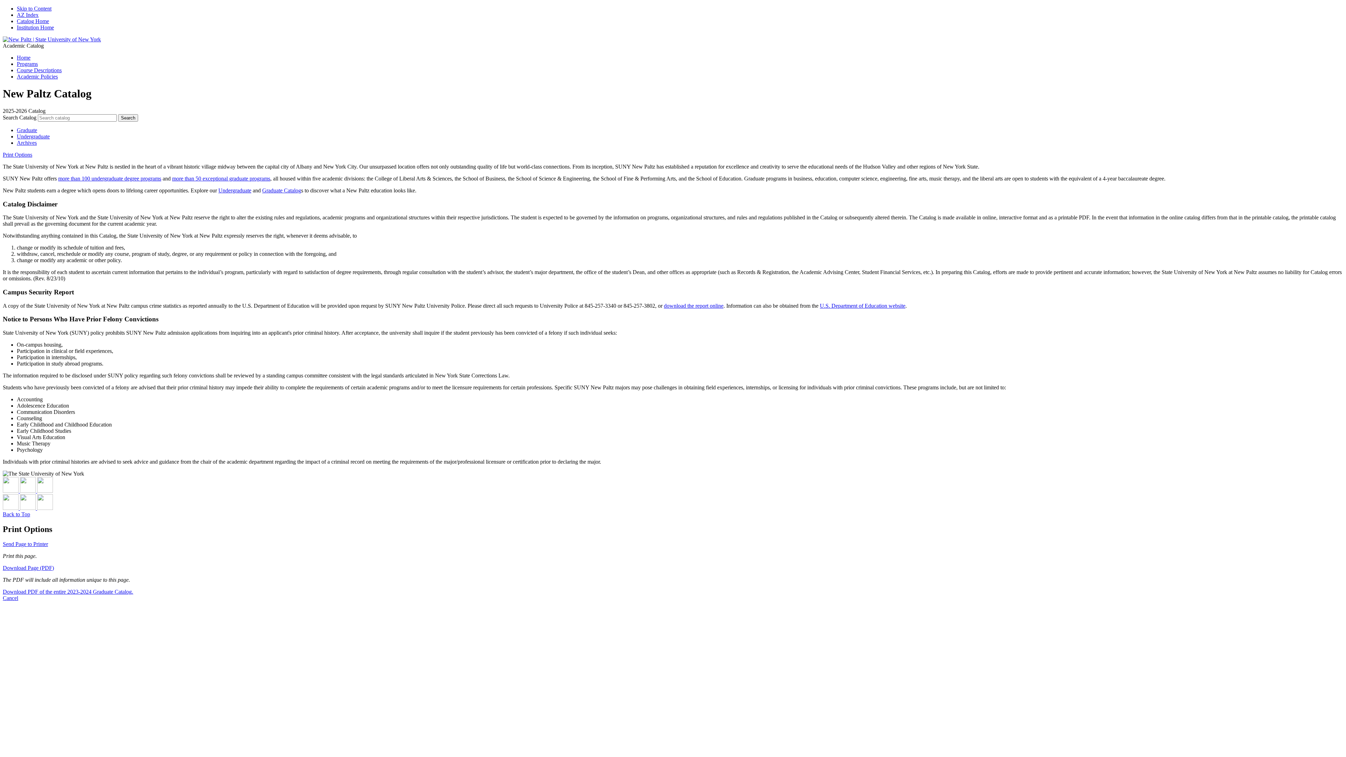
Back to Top (16, 514)
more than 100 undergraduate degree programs (109, 179)
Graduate (27, 130)
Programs (27, 64)
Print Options (17, 155)
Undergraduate (33, 136)
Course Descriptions (39, 70)
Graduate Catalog (281, 190)
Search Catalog (19, 118)
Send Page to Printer (25, 544)
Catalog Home (33, 21)
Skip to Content (34, 9)
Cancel (10, 598)
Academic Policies (37, 77)
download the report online (693, 306)
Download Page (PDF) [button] (28, 568)
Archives (27, 143)
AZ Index (28, 15)
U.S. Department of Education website (862, 306)
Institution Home (35, 27)
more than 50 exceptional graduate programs (221, 179)
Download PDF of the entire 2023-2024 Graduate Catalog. (68, 592)
